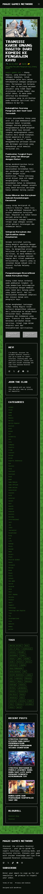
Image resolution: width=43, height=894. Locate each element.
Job (9, 525)
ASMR (10, 412)
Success (22, 701)
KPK (24, 671)
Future (12, 658)
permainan (22, 688)
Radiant (12, 691)
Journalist (12, 530)
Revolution (23, 691)
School (10, 578)
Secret (10, 584)
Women (10, 626)
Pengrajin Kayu (25, 67)
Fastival (11, 471)
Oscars (10, 554)
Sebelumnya (12, 335)
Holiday (11, 517)
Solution (13, 701)
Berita (24, 64)
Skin (10, 592)
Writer (10, 629)
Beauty (10, 418)
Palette (22, 684)
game (19, 658)
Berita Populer (14, 423)
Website (11, 624)
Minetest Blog (13, 816)
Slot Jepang (12, 594)
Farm (10, 469)
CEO (9, 439)
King (10, 535)
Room (10, 570)
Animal (10, 407)
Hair (10, 503)
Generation (12, 490)
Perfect (12, 688)
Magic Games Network (18, 4)
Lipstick (18, 678)
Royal (10, 573)
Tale (11, 704)
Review (10, 568)
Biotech (11, 426)
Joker (10, 527)
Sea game (11, 581)
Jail (10, 522)
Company (11, 445)
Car (9, 434)
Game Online (12, 487)
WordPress (17, 887)
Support (11, 605)
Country (11, 447)
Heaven (10, 509)
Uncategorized (13, 618)
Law (9, 538)
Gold (10, 495)
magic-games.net (13, 72)
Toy (9, 616)
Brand (10, 431)
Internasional (13, 519)
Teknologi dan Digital (16, 610)
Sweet (30, 701)
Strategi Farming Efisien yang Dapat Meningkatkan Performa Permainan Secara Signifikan (20, 743)
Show (10, 589)
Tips (10, 613)
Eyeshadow (13, 655)
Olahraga (13, 684)
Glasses (11, 493)
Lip (11, 678)
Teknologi (12, 608)
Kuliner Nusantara (16, 675)
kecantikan (12, 533)
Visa (10, 621)
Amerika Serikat (16, 645)
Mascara (28, 678)
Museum (10, 549)
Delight (21, 652)
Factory (11, 466)
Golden (26, 658)
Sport (10, 602)
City (10, 442)
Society (11, 597)
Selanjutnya (29, 335)
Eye (9, 463)
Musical (28, 681)
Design (10, 455)
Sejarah (11, 586)
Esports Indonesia (15, 461)
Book (10, 428)
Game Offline (13, 485)
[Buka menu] (38, 4)
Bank (10, 415)
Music (20, 681)
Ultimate (29, 704)
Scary (10, 576)
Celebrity (12, 436)
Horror (28, 662)
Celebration (27, 649)
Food (10, 477)
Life (10, 541)
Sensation (13, 697)
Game (10, 479)
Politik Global (14, 560)
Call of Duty (14, 649)
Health (10, 506)
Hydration (13, 665)
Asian (10, 410)
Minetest (11, 819)
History (11, 514)
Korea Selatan (15, 671)
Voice (12, 707)
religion (11, 565)
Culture (11, 452)
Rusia (22, 694)
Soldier (11, 600)
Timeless (19, 704)
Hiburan (11, 511)
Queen (10, 562)
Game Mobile (12, 482)
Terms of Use (7, 883)
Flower (22, 655)
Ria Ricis (13, 694)
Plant (10, 557)
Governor (11, 498)
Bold (26, 645)
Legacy (29, 675)
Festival (11, 474)
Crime (10, 450)
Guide (12, 662)
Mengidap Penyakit (12, 67)
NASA (10, 551)
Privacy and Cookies (22, 883)
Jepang (22, 665)
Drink (10, 458)
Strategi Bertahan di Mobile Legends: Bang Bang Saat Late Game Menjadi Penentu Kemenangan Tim (20, 772)
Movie (10, 546)
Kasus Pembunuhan (16, 668)
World (19, 707)
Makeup (10, 544)
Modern (12, 681)
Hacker (10, 501)
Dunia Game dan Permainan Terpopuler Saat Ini (21, 798)
